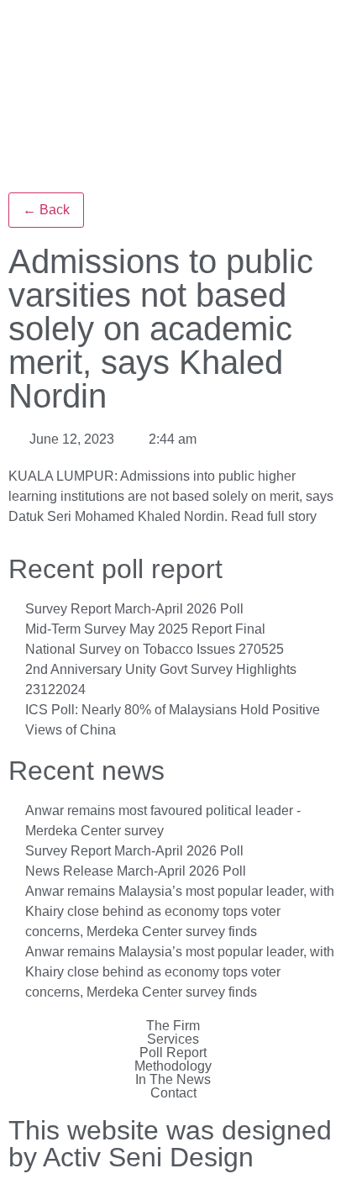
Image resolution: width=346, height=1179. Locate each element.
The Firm (173, 1026)
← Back (46, 210)
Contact (173, 1093)
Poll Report (173, 1053)
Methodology (173, 1066)
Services (173, 1039)
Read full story (274, 516)
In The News (173, 1080)
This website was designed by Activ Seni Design (170, 1143)
